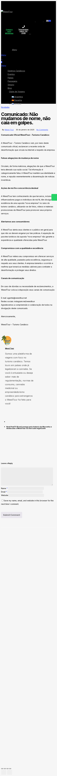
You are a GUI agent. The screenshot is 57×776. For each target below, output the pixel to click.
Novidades (5, 107)
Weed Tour (9, 130)
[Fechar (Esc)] (10, 768)
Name (4, 488)
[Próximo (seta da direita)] (9, 772)
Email (4, 492)
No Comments (42, 130)
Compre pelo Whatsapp (9, 29)
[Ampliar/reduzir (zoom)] (2, 768)
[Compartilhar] (7, 768)
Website (4, 495)
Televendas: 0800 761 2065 (23, 29)
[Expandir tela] (5, 768)
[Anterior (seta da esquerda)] (3, 772)
